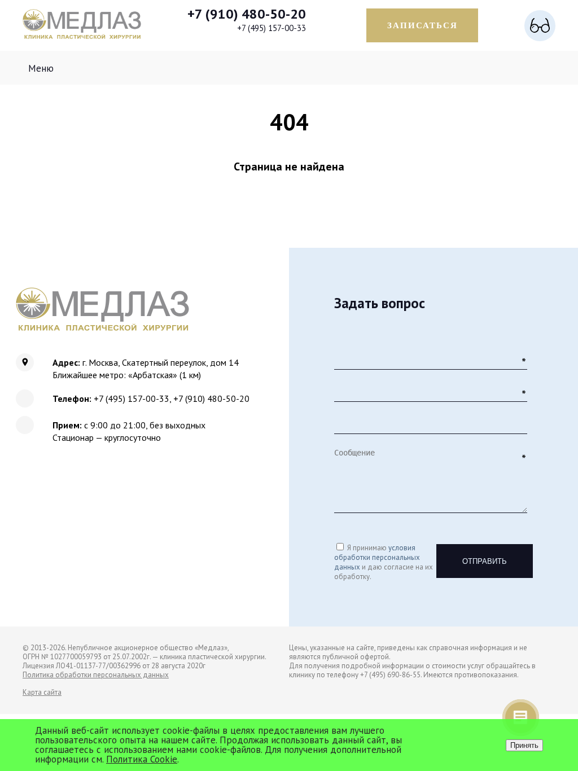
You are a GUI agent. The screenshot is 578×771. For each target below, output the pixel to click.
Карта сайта (42, 692)
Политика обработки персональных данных (96, 675)
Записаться (422, 25)
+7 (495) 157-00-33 (271, 28)
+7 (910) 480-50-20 (246, 14)
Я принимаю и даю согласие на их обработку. (383, 562)
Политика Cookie (141, 759)
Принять (524, 745)
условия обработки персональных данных (377, 557)
